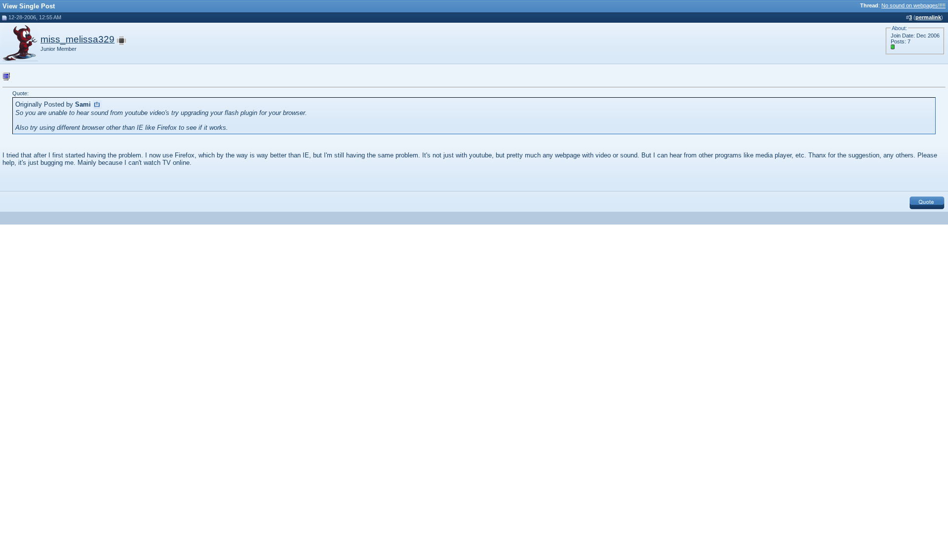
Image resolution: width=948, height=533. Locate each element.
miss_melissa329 (77, 39)
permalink (928, 17)
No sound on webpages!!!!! (913, 5)
